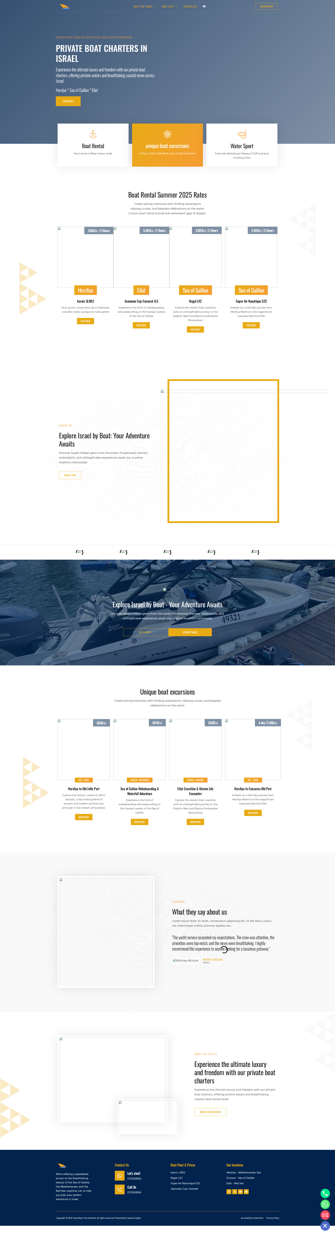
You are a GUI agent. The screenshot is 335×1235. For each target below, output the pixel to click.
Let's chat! (133, 1173)
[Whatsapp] (325, 1204)
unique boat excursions (167, 146)
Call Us (131, 1187)
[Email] (325, 1215)
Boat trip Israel (143, 6)
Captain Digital (134, 1218)
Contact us (190, 6)
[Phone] (325, 1193)
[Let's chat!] (120, 1176)
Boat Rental (93, 146)
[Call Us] (120, 1189)
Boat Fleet (168, 6)
